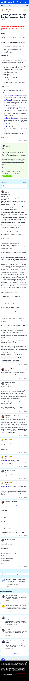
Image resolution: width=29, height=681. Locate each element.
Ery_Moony (7, 648)
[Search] (17, 2)
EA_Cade (8, 145)
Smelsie (6, 191)
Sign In (25, 2)
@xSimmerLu (4, 443)
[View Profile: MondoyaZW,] (3, 606)
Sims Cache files (14, 51)
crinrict (7, 9)
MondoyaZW (8, 611)
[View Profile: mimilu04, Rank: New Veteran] (2, 383)
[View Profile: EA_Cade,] (3, 145)
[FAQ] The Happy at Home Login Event (12, 92)
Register (21, 2)
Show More (4, 570)
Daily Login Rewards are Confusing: (12, 95)
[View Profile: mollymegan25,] (3, 617)
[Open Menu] (27, 6)
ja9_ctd (7, 635)
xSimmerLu (7, 415)
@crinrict (3, 372)
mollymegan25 (8, 624)
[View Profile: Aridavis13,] (3, 596)
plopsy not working (10, 616)
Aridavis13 (7, 600)
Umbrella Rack (8, 629)
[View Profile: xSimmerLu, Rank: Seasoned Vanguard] (2, 416)
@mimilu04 (4, 460)
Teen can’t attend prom (11, 595)
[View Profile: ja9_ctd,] (3, 630)
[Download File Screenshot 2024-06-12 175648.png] (20, 357)
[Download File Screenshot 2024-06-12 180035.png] (21, 361)
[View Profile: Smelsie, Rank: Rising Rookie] (2, 191)
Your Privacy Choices (14, 679)
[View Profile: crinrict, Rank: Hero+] (2, 10)
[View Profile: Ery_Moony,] (3, 641)
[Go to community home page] (8, 2)
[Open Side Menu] (1, 2)
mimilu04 (7, 382)
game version (13, 71)
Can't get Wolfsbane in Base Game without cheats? (15, 641)
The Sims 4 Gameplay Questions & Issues (10, 5)
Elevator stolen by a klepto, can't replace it (15, 605)
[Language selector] (14, 2)
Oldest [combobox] (25, 182)
